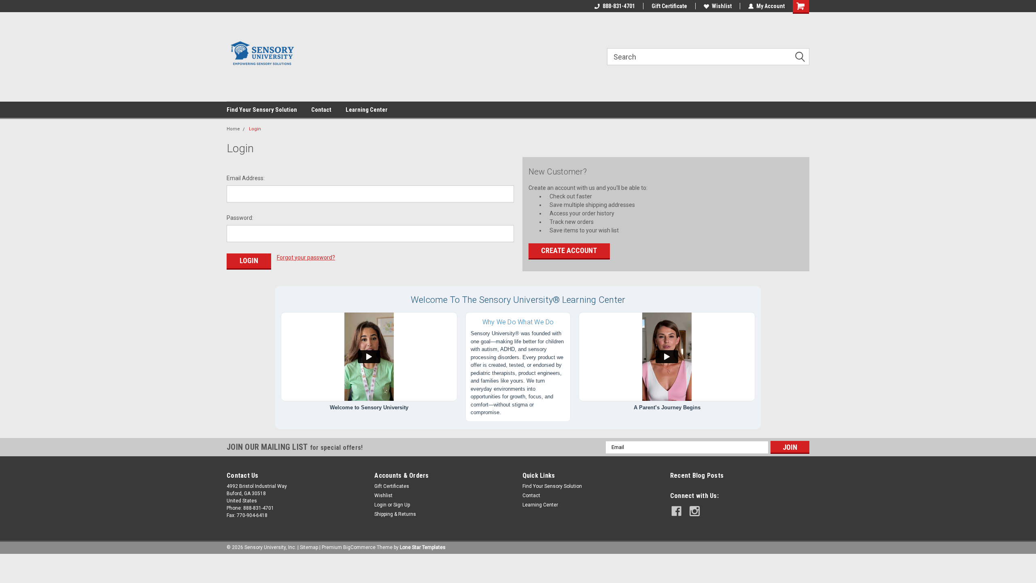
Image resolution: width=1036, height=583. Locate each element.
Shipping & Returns (395, 514)
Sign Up (401, 505)
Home (233, 129)
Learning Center (367, 109)
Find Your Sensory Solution (262, 109)
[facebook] (676, 511)
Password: (240, 218)
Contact (321, 109)
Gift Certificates (391, 486)
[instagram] (695, 511)
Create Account (569, 250)
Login (255, 129)
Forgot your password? (306, 257)
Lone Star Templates (423, 547)
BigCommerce (359, 547)
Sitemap (309, 547)
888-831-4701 (619, 6)
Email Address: (246, 178)
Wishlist (722, 6)
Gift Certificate (669, 6)
